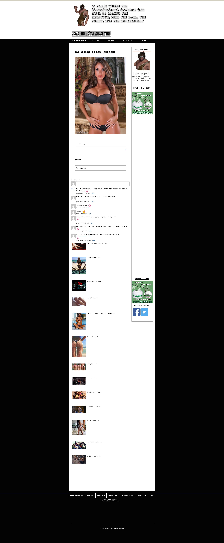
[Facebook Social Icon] (136, 312)
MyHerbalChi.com (142, 278)
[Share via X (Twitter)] (80, 144)
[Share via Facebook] (76, 144)
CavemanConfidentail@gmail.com (110, 489)
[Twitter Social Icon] (144, 312)
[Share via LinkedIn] (84, 144)
